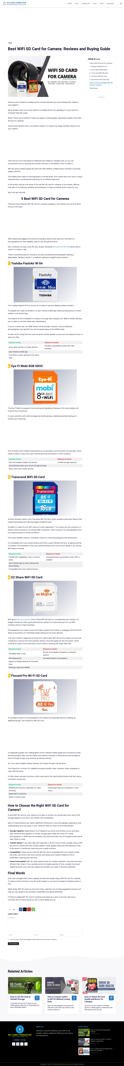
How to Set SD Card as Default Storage (20, 998)
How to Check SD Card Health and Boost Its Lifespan (95, 999)
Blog (10, 43)
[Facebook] (21, 909)
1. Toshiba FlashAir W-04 (98, 66)
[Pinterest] (29, 909)
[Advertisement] (62, 20)
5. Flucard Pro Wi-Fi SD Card (99, 79)
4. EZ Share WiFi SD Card (98, 76)
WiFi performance (23, 619)
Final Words (94, 88)
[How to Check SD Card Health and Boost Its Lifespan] (99, 985)
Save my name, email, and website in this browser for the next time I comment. (33, 939)
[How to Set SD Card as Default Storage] (25, 985)
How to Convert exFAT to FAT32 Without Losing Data (58, 999)
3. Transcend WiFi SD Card (99, 73)
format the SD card (62, 247)
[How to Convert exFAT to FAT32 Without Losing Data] (62, 985)
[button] (121, 3)
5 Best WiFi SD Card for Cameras (101, 63)
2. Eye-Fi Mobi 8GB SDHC (98, 70)
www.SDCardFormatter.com (63, 1064)
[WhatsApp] (33, 909)
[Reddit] (21, 1044)
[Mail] (17, 1044)
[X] (25, 909)
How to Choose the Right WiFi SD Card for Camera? (101, 84)
